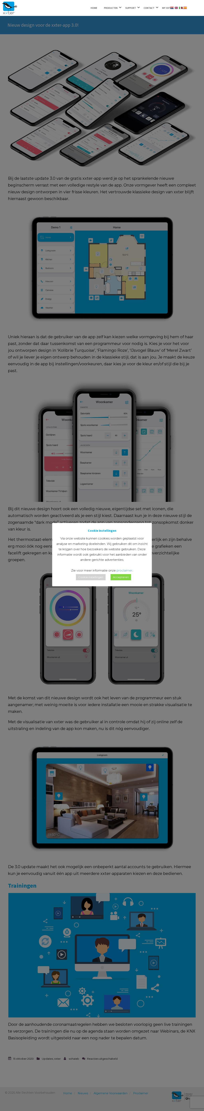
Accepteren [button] (121, 577)
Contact (149, 7)
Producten (111, 7)
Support (130, 7)
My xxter (167, 7)
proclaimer (124, 570)
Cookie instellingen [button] (90, 577)
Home (94, 7)
